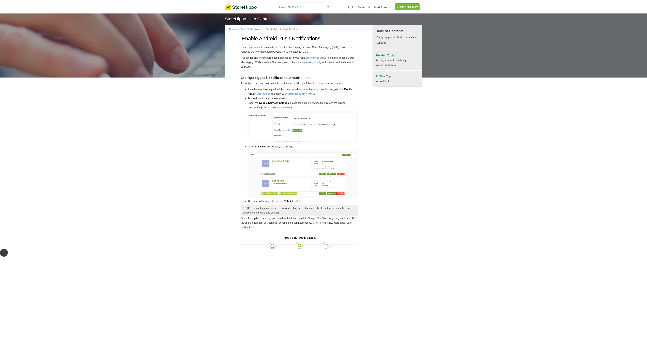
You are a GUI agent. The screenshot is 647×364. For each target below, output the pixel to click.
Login (351, 7)
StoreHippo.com (383, 7)
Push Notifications (250, 29)
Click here (318, 222)
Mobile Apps (263, 93)
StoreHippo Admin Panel (300, 93)
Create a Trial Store (407, 6)
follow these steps (316, 57)
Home (232, 29)
